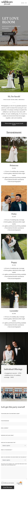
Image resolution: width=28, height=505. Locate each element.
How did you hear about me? (8, 442)
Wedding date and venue (7, 435)
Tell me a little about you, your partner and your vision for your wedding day (14, 464)
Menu (22, 2)
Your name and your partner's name (10, 413)
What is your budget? (6, 449)
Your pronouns (5, 420)
